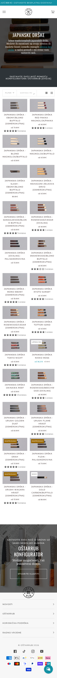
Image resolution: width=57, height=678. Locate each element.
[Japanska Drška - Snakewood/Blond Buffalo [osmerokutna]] (42, 243)
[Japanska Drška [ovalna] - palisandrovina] (15, 243)
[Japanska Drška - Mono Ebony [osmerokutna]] (15, 279)
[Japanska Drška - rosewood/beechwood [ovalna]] (42, 375)
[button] (10, 130)
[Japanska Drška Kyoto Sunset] (42, 279)
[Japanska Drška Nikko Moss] (42, 345)
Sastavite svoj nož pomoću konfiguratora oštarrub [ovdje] (28, 77)
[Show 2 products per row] (51, 93)
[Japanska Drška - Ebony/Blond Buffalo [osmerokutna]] (15, 105)
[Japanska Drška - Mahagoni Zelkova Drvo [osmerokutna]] (42, 171)
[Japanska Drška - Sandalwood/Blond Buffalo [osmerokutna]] (15, 207)
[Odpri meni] (7, 12)
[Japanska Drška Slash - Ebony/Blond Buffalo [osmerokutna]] (15, 171)
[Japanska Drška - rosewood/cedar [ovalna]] (42, 207)
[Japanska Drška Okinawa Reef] (15, 375)
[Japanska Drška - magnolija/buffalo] (42, 141)
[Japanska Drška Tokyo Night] (15, 345)
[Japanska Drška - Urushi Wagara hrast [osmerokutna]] (15, 477)
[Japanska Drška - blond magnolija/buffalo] (15, 141)
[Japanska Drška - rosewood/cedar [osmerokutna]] (15, 312)
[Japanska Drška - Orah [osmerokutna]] (15, 444)
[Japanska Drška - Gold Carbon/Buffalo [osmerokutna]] (42, 477)
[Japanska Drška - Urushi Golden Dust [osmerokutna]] (15, 408)
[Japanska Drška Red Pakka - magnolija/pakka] (42, 105)
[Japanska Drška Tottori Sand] (42, 312)
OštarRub (27, 645)
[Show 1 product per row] (46, 93)
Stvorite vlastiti (28, 574)
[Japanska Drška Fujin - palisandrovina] (42, 444)
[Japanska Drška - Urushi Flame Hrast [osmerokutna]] (42, 408)
